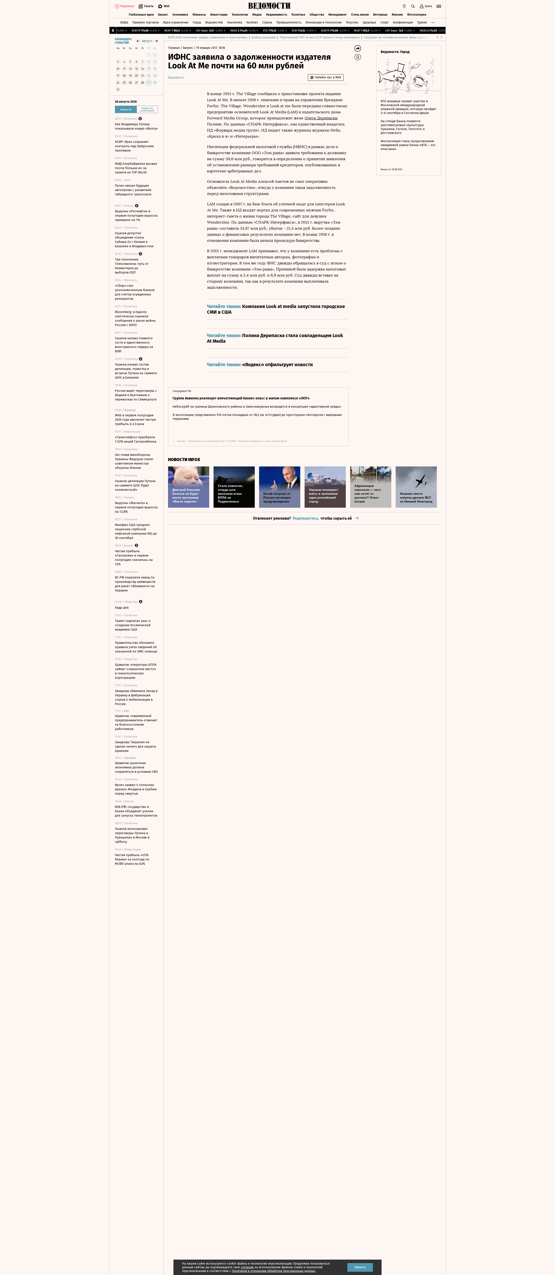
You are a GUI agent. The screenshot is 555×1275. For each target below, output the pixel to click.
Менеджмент (337, 14)
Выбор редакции (264, 37)
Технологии (240, 14)
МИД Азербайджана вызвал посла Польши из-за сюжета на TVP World (136, 168)
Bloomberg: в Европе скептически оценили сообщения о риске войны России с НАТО (135, 318)
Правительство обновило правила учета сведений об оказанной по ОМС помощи (136, 647)
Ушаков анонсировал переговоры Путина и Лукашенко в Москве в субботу (132, 835)
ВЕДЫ (124, 22)
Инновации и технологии (323, 22)
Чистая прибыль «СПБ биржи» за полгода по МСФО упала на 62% (132, 859)
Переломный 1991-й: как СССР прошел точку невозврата (320, 37)
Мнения (397, 14)
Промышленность (288, 22)
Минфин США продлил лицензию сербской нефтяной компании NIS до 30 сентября (136, 531)
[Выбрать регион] (404, 6)
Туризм (422, 22)
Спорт (384, 22)
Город (197, 22)
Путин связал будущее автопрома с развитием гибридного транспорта (133, 190)
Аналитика (234, 22)
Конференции (403, 22)
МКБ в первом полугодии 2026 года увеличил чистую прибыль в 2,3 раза (135, 419)
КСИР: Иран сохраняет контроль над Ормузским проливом (134, 146)
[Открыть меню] (438, 6)
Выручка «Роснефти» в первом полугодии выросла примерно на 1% (136, 215)
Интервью (380, 14)
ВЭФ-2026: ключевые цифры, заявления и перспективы (207, 37)
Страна (267, 22)
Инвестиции (218, 14)
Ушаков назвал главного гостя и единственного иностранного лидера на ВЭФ (134, 344)
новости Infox (184, 459)
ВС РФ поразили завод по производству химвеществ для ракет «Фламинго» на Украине (135, 583)
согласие (247, 1267)
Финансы (199, 14)
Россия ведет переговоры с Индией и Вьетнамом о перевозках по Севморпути (136, 395)
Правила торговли (145, 22)
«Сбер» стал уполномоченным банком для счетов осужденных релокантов (135, 292)
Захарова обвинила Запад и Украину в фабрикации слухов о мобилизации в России (136, 697)
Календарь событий (123, 41)
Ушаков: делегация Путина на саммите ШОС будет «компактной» (135, 485)
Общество (317, 14)
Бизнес (163, 14)
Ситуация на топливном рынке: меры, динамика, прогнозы (405, 37)
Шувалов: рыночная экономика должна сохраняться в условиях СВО (136, 767)
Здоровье (369, 22)
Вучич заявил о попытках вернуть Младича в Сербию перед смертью (136, 789)
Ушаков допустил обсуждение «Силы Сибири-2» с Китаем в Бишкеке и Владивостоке (134, 239)
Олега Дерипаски (321, 118)
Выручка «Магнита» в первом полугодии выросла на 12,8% (136, 507)
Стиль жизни (360, 14)
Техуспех (352, 22)
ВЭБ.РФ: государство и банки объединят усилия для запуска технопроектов (136, 811)
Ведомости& (214, 22)
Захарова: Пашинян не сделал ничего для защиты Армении (135, 746)
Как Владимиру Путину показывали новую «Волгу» (136, 126)
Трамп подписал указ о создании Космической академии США (132, 625)
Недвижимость (276, 14)
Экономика (180, 14)
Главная (174, 48)
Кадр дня (122, 607)
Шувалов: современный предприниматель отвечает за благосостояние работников (136, 722)
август (147, 41)
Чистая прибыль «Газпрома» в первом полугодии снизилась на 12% (134, 557)
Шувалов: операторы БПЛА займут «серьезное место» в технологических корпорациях (136, 671)
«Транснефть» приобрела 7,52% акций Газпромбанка (135, 439)
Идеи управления (175, 22)
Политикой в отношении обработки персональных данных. (274, 1271)
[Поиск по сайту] (413, 6)
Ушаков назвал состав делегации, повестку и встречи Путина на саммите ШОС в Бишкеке (136, 370)
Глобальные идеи (141, 14)
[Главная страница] (269, 6)
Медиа (257, 14)
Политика (298, 14)
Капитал (252, 22)
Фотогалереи (416, 14)
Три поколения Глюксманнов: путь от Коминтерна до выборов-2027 (132, 265)
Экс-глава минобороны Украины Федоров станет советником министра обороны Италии (134, 461)
